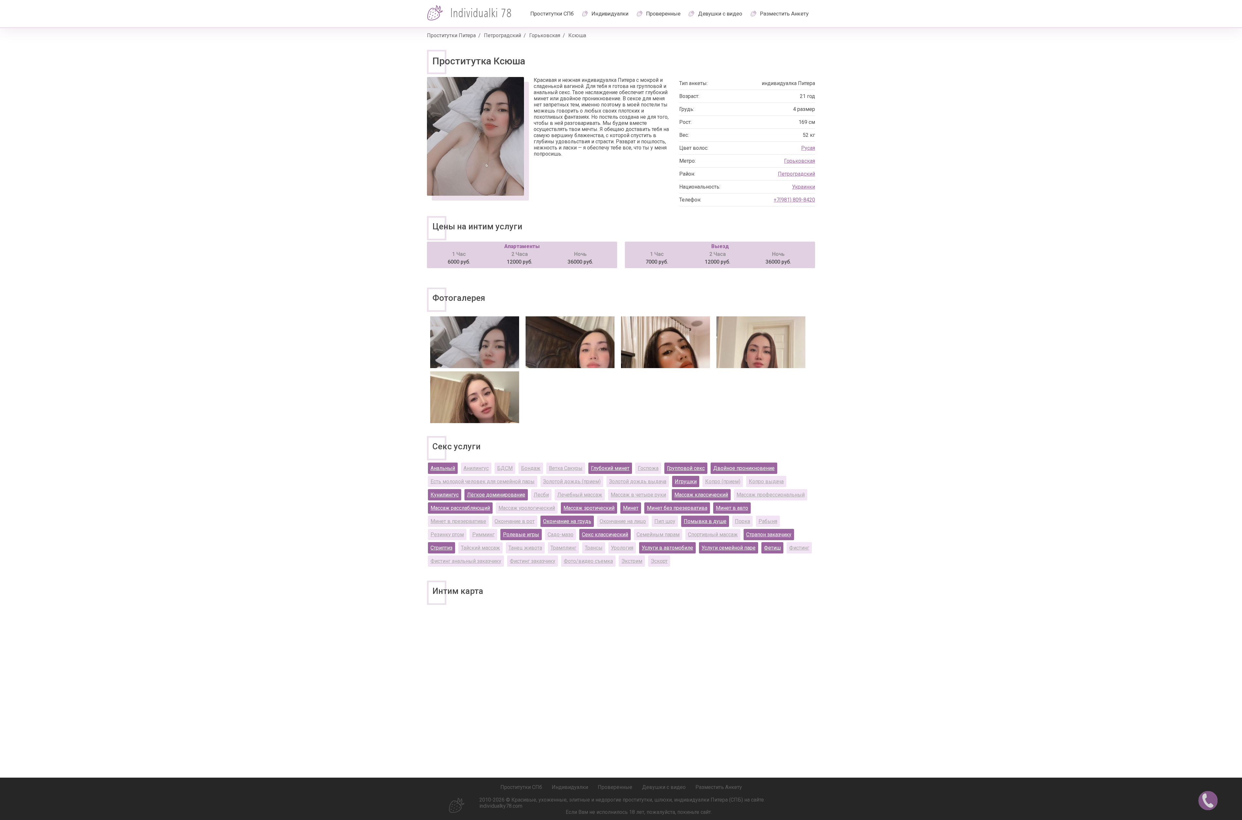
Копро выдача (766, 481)
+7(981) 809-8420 (794, 200)
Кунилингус (444, 495)
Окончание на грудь (567, 521)
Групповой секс (686, 468)
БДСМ (505, 468)
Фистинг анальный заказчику (465, 561)
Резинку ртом (447, 534)
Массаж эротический (589, 508)
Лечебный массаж (579, 495)
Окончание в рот (515, 521)
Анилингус (476, 468)
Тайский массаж (480, 548)
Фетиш (772, 548)
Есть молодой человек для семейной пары (482, 481)
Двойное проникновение (744, 468)
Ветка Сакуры (566, 468)
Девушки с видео (720, 13)
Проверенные (663, 13)
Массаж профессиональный (770, 495)
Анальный (442, 468)
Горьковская (544, 35)
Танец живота (525, 548)
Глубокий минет (610, 468)
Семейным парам (658, 534)
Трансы (594, 548)
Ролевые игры (521, 534)
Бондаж (530, 468)
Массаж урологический (526, 508)
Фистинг (799, 548)
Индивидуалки (610, 13)
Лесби (541, 495)
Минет (630, 508)
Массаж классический (701, 495)
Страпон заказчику (768, 534)
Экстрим (631, 561)
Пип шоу (664, 521)
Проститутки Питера (451, 35)
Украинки (803, 187)
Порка (742, 521)
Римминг (483, 534)
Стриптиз (441, 548)
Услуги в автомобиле (667, 548)
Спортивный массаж (713, 534)
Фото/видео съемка (588, 561)
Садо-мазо (560, 534)
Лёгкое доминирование (496, 495)
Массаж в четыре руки (638, 495)
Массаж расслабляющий (460, 508)
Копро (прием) (722, 481)
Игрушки (686, 481)
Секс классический (605, 534)
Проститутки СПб (552, 13)
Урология (622, 548)
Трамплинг (563, 548)
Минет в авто (732, 508)
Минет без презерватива (677, 508)
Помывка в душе (705, 521)
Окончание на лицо (623, 521)
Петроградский (502, 35)
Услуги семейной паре (729, 548)
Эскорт (659, 561)
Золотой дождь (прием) (572, 481)
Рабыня (767, 521)
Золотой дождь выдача (637, 481)
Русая (808, 148)
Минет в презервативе (458, 521)
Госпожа (648, 468)
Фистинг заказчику (532, 561)
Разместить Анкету (784, 13)
